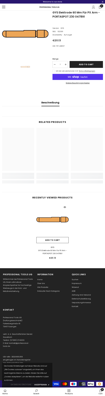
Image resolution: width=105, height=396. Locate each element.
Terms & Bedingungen (87, 71)
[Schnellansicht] (64, 207)
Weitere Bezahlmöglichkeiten (78, 83)
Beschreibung (50, 102)
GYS (62, 28)
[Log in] (93, 7)
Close (103, 2)
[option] (25, 33)
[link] (18, 177)
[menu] (3, 7)
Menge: (55, 59)
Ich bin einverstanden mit (67, 71)
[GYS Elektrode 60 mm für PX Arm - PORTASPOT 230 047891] (52, 219)
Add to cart (86, 64)
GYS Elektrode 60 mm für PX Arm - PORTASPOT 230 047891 (52, 252)
